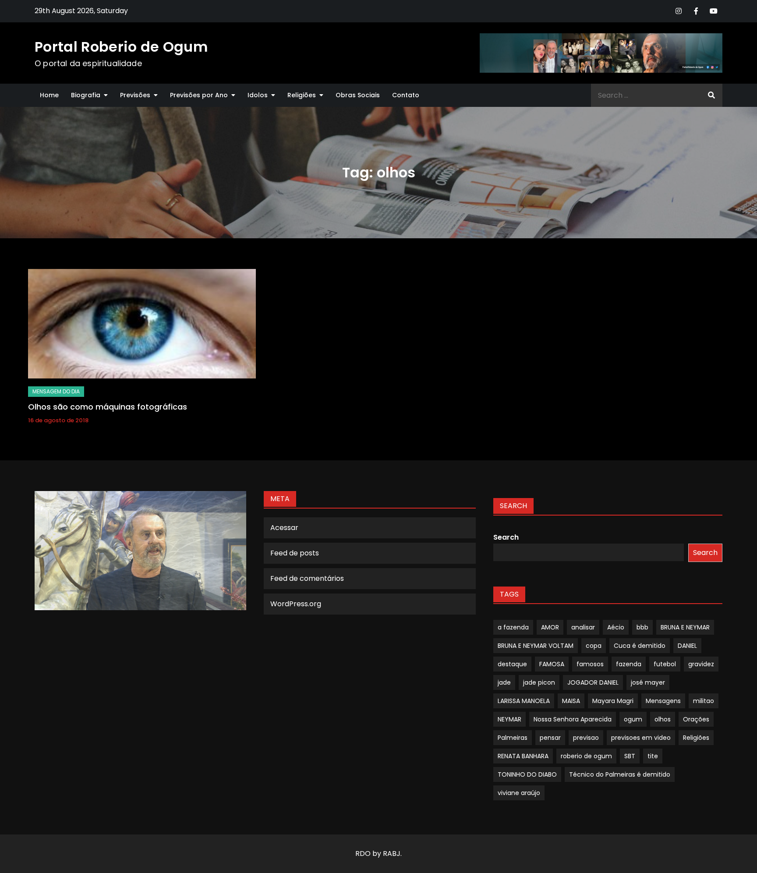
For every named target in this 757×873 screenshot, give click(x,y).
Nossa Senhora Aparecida (573, 719)
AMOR (550, 627)
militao (703, 700)
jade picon (539, 682)
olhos (662, 719)
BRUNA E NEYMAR (685, 627)
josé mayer (648, 682)
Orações (696, 719)
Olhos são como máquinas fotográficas (107, 406)
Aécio (615, 627)
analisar (583, 627)
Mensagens (663, 700)
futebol (665, 664)
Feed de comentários (307, 578)
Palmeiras (512, 737)
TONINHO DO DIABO (527, 774)
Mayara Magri (612, 700)
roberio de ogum (586, 756)
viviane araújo (519, 792)
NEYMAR (509, 719)
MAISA (571, 700)
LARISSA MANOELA (524, 700)
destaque (512, 664)
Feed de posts (294, 553)
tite (652, 756)
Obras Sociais (358, 95)
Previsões (135, 95)
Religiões (301, 95)
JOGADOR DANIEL (593, 682)
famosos (590, 664)
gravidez (701, 664)
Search (506, 537)
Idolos (258, 95)
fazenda (628, 664)
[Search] (711, 95)
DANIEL (687, 645)
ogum (633, 719)
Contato (405, 95)
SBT (629, 756)
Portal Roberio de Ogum (121, 47)
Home (49, 95)
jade (504, 682)
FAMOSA (551, 664)
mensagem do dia (56, 391)
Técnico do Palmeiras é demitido (619, 774)
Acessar (284, 528)
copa (593, 645)
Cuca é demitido (639, 645)
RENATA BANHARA (523, 756)
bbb (642, 627)
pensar (550, 737)
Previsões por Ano (199, 95)
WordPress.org (295, 604)
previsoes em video (641, 737)
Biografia (85, 95)
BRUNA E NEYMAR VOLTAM (535, 645)
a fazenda (513, 627)
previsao (586, 737)
